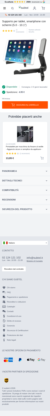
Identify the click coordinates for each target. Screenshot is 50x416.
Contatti (10, 311)
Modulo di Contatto (35, 261)
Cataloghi (11, 307)
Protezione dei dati (15, 335)
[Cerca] (12, 8)
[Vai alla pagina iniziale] (23, 7)
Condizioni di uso (14, 316)
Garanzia (11, 326)
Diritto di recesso (14, 321)
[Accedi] (34, 8)
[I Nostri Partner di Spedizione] (6, 380)
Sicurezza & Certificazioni (17, 330)
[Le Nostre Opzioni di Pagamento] (8, 360)
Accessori (10, 144)
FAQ (9, 292)
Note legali (11, 340)
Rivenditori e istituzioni (16, 302)
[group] (8, 30)
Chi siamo (11, 287)
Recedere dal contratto (14, 269)
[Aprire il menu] (5, 8)
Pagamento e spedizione (17, 297)
